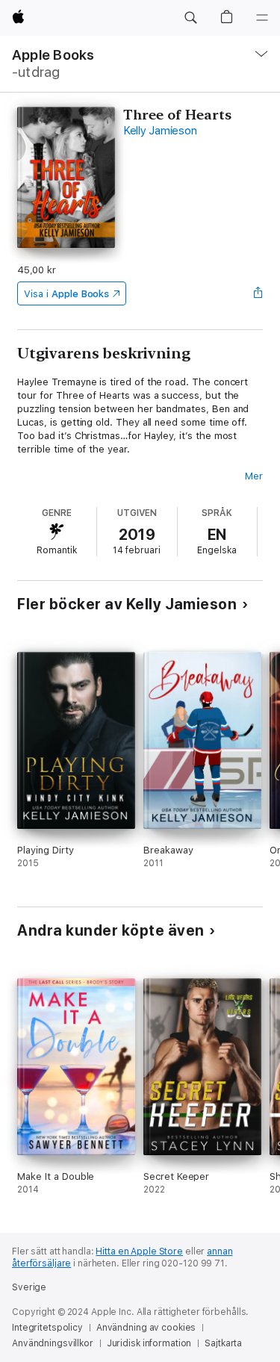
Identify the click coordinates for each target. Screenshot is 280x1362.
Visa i (66, 293)
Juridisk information (149, 1343)
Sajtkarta (223, 1343)
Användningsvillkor (52, 1343)
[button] (190, 18)
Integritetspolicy (47, 1327)
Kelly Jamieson (160, 130)
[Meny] (262, 18)
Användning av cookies (146, 1327)
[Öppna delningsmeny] (258, 293)
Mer (254, 476)
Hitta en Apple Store (139, 1251)
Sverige (29, 1287)
